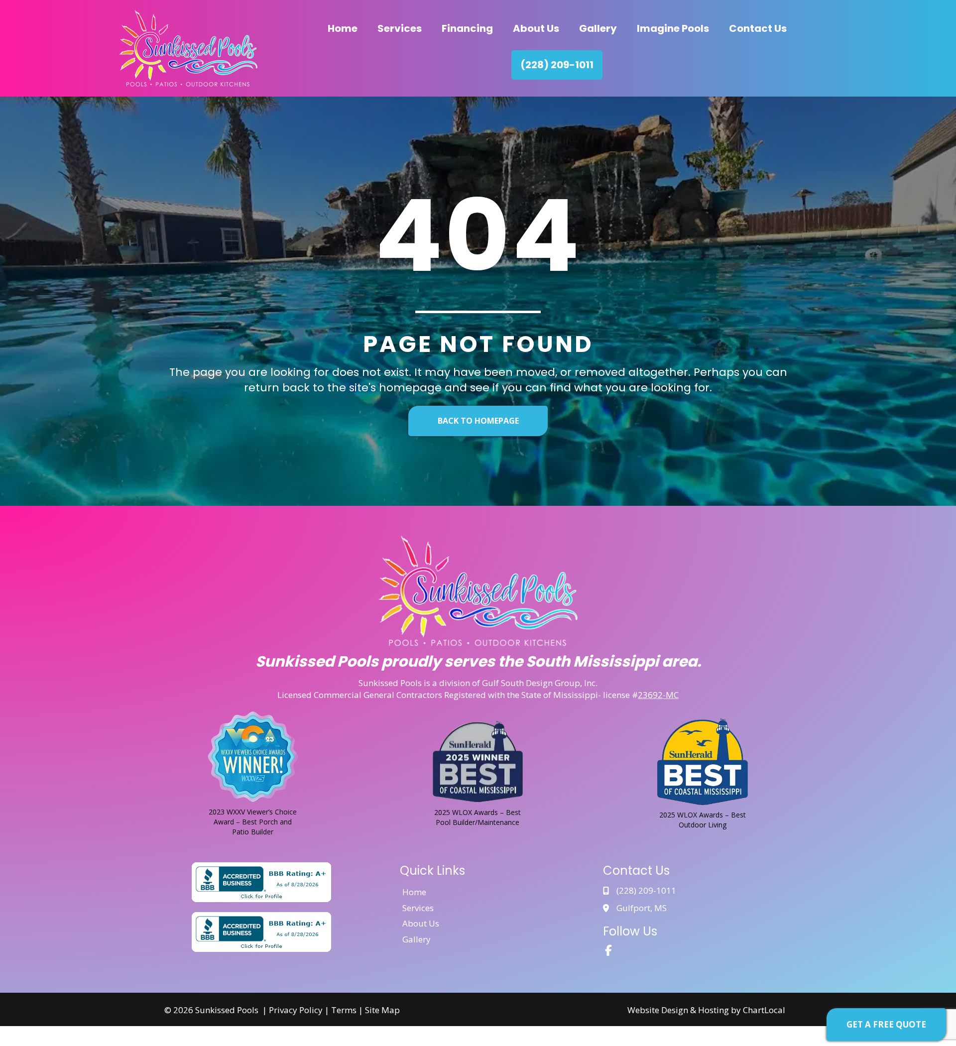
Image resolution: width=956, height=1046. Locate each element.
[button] (886, 1024)
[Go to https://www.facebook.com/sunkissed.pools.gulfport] (608, 951)
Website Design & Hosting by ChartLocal (706, 1010)
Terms (344, 1010)
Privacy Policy (296, 1010)
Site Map (382, 1010)
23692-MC (658, 694)
